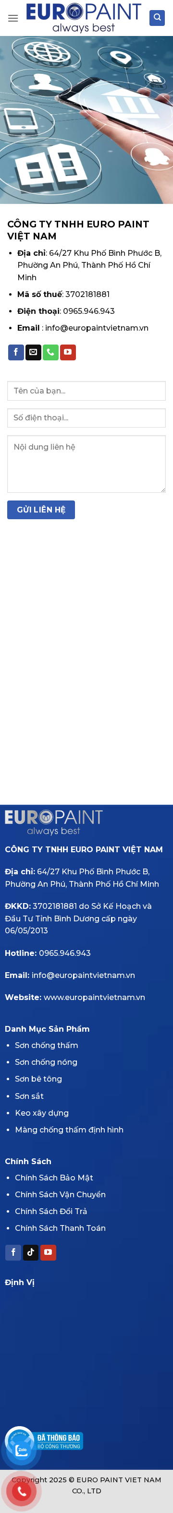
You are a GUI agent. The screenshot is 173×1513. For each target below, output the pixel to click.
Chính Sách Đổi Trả (51, 1211)
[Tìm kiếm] (157, 18)
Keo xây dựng (42, 1113)
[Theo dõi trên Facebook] (16, 353)
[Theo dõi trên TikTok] (31, 1253)
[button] (13, 18)
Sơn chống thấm (46, 1045)
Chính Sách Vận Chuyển (60, 1194)
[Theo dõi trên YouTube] (68, 353)
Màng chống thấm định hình (69, 1129)
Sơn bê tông (38, 1079)
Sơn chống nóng (46, 1062)
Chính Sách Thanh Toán (60, 1228)
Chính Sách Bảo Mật (54, 1177)
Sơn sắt (29, 1096)
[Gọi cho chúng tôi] (51, 353)
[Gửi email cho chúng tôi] (33, 353)
